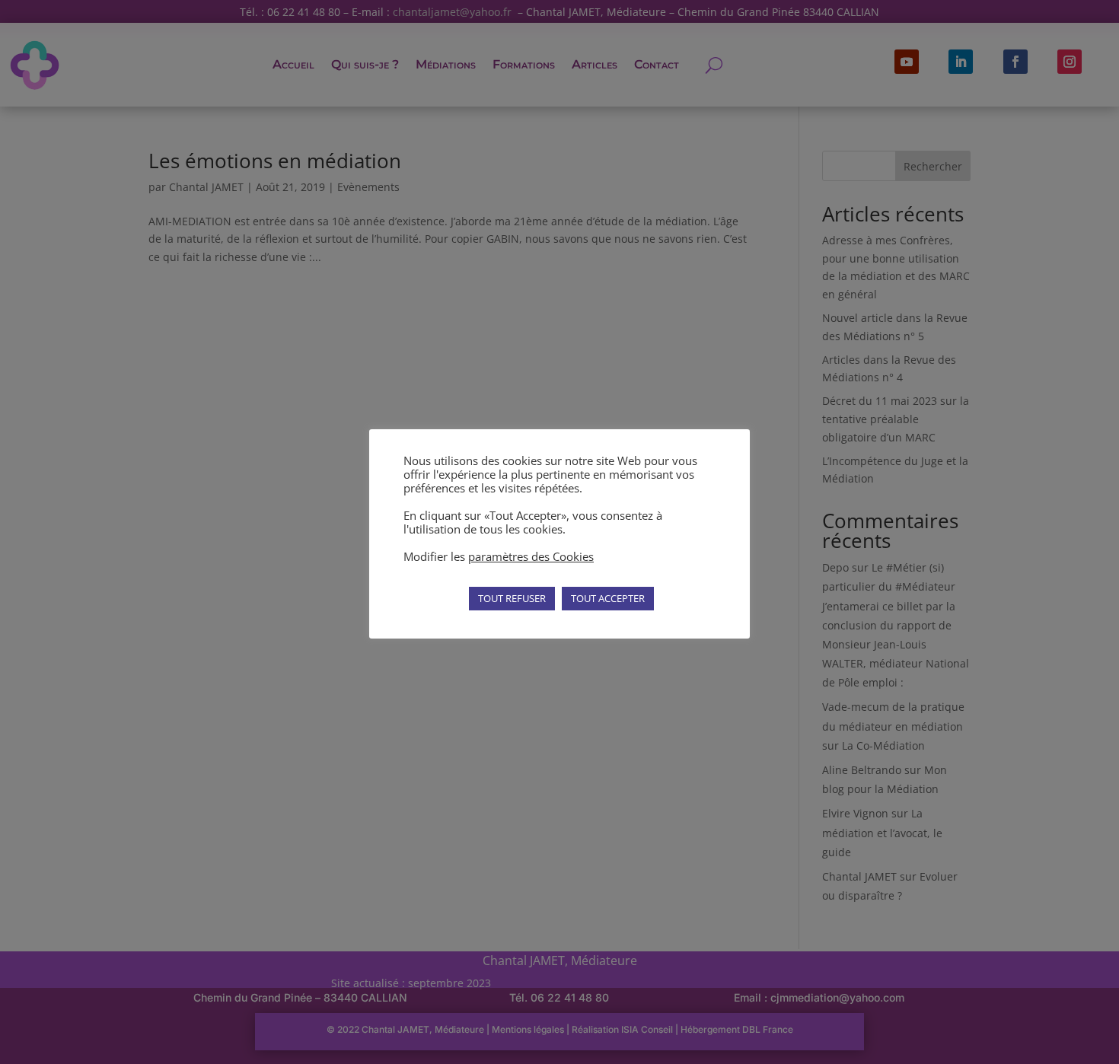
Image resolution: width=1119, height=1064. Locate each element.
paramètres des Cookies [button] (531, 556)
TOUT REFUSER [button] (512, 598)
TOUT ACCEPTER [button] (608, 598)
